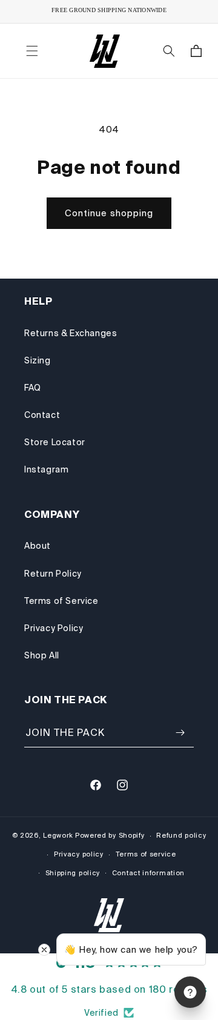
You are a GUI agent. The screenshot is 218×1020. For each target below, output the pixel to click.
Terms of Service (61, 601)
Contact (42, 415)
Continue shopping (109, 213)
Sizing (37, 360)
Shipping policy (73, 872)
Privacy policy (79, 854)
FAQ (32, 387)
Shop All (41, 655)
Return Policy (53, 573)
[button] (32, 51)
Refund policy (181, 835)
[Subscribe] (180, 732)
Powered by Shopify (110, 835)
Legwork (58, 835)
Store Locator (54, 442)
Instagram (46, 469)
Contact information (148, 872)
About (37, 546)
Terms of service (146, 854)
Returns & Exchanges (70, 333)
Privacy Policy (53, 628)
